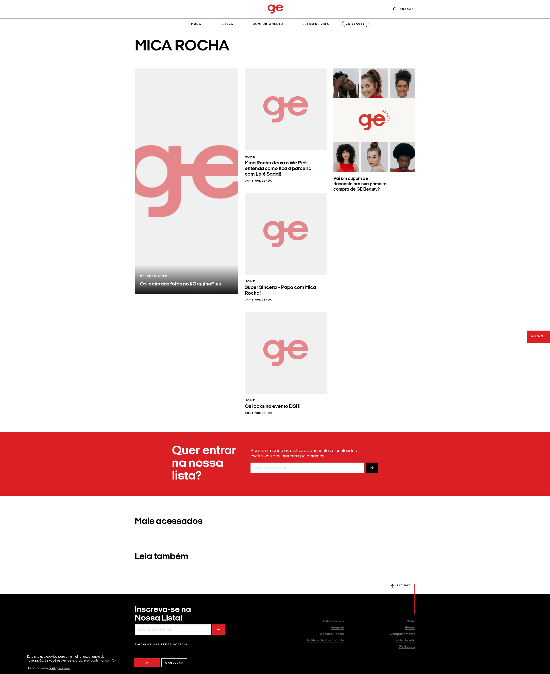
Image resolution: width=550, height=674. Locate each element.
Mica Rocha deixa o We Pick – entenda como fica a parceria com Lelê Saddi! (278, 169)
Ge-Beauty (407, 646)
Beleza (227, 24)
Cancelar (174, 663)
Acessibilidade (332, 634)
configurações (59, 668)
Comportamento (268, 24)
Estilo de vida (315, 24)
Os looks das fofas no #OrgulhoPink (180, 284)
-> (372, 468)
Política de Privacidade (325, 640)
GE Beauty (355, 24)
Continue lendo (259, 181)
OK (147, 663)
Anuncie (337, 627)
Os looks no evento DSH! (273, 406)
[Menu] (136, 9)
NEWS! (538, 336)
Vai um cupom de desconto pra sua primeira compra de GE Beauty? (360, 184)
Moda (196, 24)
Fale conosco (333, 621)
